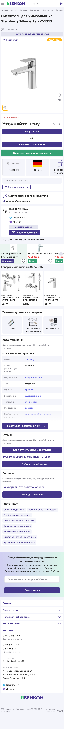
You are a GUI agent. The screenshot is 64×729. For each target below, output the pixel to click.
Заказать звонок (23, 227)
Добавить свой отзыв (34, 464)
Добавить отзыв (12, 29)
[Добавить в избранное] (54, 123)
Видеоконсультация (26, 232)
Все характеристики (18, 187)
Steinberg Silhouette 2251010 (11, 253)
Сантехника (35, 10)
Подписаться (32, 590)
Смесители (48, 10)
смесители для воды (14, 509)
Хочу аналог (32, 131)
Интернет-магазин (9, 10)
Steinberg (14, 170)
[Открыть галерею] (59, 100)
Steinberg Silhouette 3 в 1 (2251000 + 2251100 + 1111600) (33, 297)
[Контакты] (61, 3)
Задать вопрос (34, 494)
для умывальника (34, 377)
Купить (32, 261)
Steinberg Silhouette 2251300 (53, 297)
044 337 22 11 (11, 644)
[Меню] (2, 3)
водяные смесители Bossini (42, 509)
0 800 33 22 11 (12, 635)
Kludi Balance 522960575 (40, 253)
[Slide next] (57, 73)
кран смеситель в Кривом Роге (19, 542)
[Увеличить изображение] (59, 95)
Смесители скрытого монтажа (19, 520)
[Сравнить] (60, 123)
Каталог (23, 10)
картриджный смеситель (38, 414)
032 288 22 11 (11, 648)
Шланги (12, 328)
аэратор (29, 408)
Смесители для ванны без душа (20, 537)
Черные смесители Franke (17, 531)
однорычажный (33, 396)
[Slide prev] (6, 73)
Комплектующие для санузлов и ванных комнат (32, 329)
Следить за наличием (32, 144)
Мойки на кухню (53, 328)
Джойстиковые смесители (17, 515)
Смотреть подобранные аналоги (32, 153)
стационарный (32, 402)
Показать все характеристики (22, 425)
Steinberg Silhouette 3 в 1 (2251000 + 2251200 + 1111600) (11, 297)
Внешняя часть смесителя (17, 526)
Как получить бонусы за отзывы (32, 449)
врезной (29, 390)
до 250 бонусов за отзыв (32, 34)
